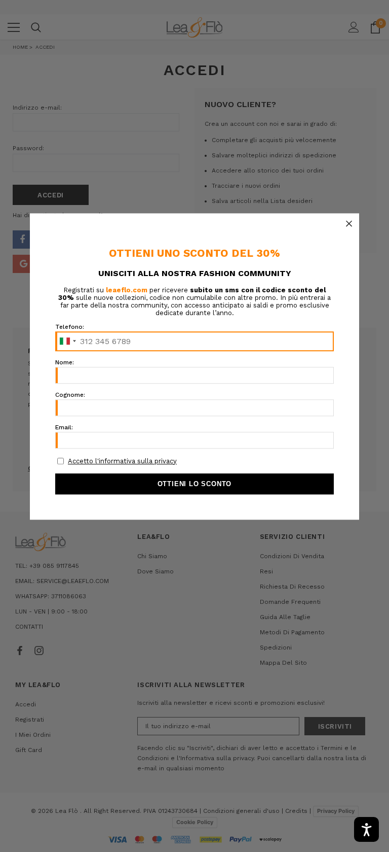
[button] (349, 223)
